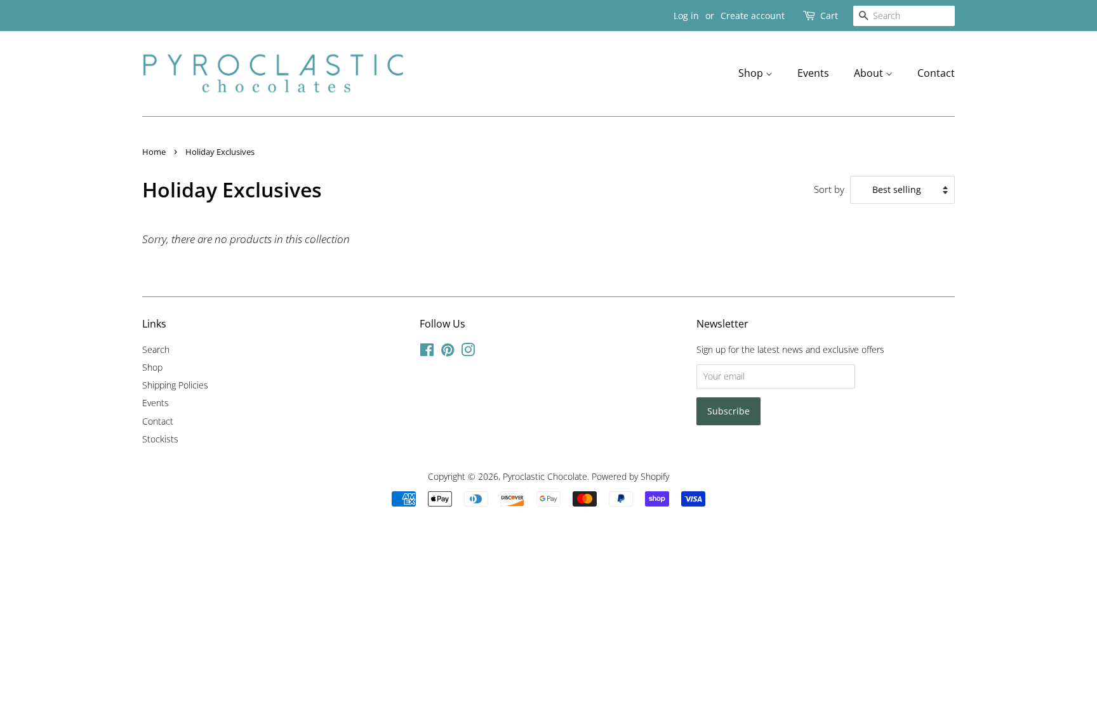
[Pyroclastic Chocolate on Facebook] (427, 352)
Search (156, 349)
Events (813, 73)
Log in (686, 16)
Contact (936, 73)
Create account (753, 16)
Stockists (160, 439)
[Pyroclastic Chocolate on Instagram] (468, 352)
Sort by (829, 189)
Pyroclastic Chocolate (545, 476)
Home (154, 151)
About (870, 73)
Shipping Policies (175, 385)
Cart (829, 16)
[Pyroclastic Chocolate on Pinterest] (448, 352)
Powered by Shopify (630, 476)
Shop (752, 73)
